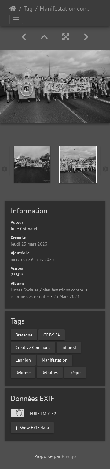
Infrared (68, 347)
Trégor (75, 372)
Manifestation (55, 359)
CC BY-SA (51, 334)
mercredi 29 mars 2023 (32, 259)
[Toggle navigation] (16, 19)
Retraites (50, 372)
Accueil (12, 8)
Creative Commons (33, 347)
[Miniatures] (44, 37)
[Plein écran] (65, 37)
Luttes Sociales (24, 290)
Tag (28, 9)
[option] (32, 164)
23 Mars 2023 (66, 296)
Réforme (23, 372)
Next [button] (105, 169)
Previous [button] (5, 169)
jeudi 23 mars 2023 (29, 244)
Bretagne (24, 334)
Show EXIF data (33, 427)
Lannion (23, 359)
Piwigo (69, 456)
